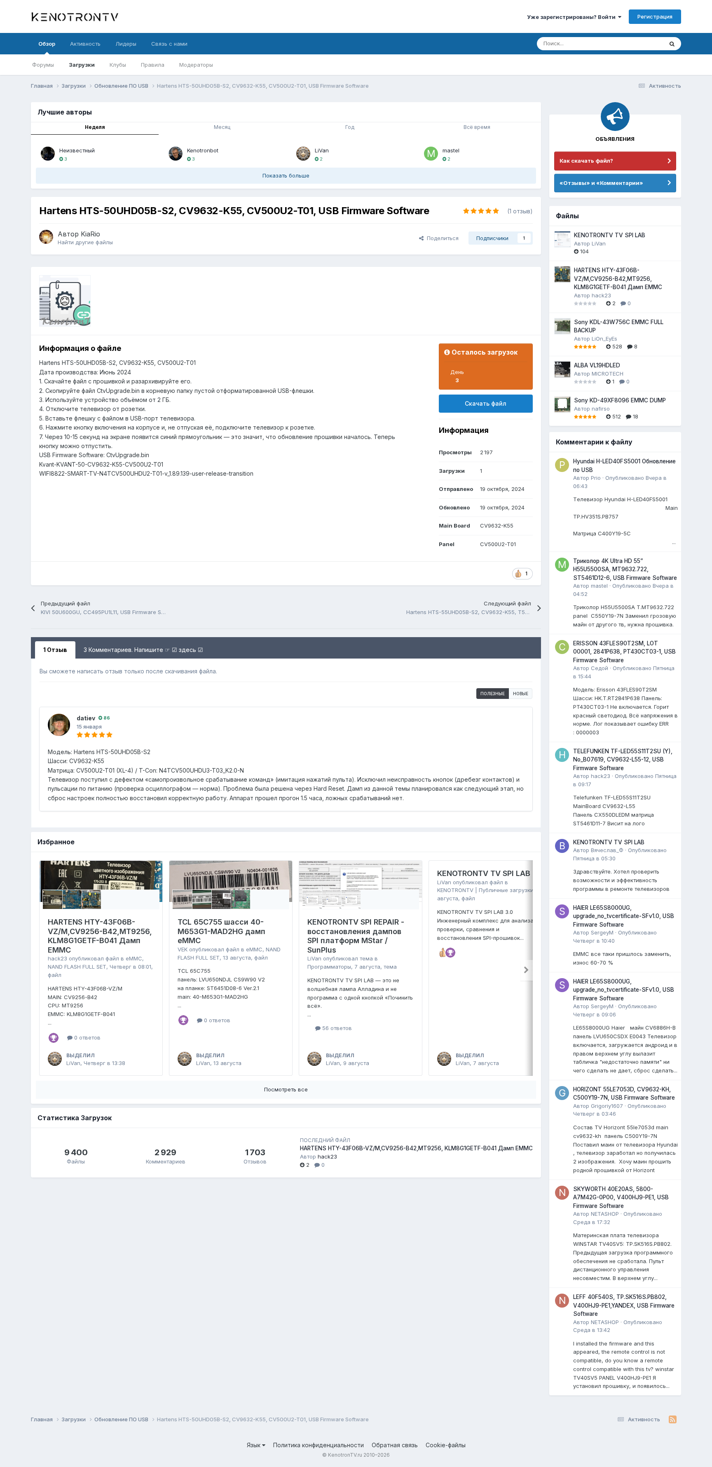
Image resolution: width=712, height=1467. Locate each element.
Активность (85, 43)
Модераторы (196, 64)
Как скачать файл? (586, 160)
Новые (520, 693)
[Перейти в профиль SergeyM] (562, 911)
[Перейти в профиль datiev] (59, 725)
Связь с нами (169, 43)
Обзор (46, 43)
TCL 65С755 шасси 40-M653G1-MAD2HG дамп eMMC (221, 931)
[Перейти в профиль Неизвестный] (48, 154)
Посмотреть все (286, 1089)
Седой (599, 668)
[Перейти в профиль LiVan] (303, 154)
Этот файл (639, 43)
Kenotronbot (202, 150)
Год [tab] (349, 127)
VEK (182, 949)
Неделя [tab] (95, 127)
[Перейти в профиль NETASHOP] (562, 1193)
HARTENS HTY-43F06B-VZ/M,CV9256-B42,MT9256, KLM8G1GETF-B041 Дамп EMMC (100, 936)
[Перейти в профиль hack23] (562, 755)
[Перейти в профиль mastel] (431, 154)
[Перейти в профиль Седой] (562, 647)
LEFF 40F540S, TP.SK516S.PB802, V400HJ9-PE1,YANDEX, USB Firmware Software (624, 1305)
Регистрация (654, 16)
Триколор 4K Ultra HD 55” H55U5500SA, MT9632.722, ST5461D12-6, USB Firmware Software (625, 569)
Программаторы (329, 966)
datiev (86, 718)
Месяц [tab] (222, 127)
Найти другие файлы (85, 242)
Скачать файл (485, 403)
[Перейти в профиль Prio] (562, 465)
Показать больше (285, 175)
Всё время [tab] (477, 127)
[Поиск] (672, 43)
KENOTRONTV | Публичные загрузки (485, 890)
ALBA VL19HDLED (597, 365)
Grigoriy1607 (607, 1106)
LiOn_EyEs (604, 338)
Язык (254, 1444)
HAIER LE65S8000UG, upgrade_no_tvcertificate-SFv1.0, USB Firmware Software (623, 916)
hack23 (57, 958)
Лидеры (125, 43)
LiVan (322, 150)
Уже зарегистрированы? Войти (572, 17)
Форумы (43, 64)
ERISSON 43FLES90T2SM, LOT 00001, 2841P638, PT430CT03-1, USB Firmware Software (624, 651)
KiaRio (90, 234)
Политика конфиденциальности (318, 1444)
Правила (152, 64)
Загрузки (82, 64)
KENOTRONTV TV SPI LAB (483, 873)
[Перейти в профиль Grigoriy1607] (562, 1093)
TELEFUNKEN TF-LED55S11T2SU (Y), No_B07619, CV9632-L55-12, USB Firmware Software (622, 759)
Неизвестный (77, 150)
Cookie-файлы (446, 1444)
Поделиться (441, 238)
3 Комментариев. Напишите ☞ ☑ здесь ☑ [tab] (143, 649)
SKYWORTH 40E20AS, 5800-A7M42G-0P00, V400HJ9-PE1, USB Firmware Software (621, 1197)
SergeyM (602, 932)
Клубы (118, 64)
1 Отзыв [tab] (55, 649)
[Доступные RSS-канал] (672, 1419)
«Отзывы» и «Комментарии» (601, 183)
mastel (451, 150)
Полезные (492, 693)
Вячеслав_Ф (607, 850)
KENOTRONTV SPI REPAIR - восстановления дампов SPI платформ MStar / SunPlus (355, 936)
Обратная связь (395, 1444)
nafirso (601, 408)
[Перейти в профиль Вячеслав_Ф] (562, 846)
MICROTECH (607, 373)
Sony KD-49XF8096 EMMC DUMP (620, 400)
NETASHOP (605, 1213)
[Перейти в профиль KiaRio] (46, 237)
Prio (596, 477)
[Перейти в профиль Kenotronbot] (176, 154)
